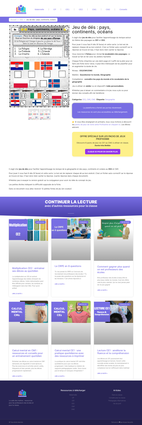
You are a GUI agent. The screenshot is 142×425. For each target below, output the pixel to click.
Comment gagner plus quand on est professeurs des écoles (113, 269)
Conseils (123, 9)
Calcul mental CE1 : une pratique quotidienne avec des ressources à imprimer (69, 353)
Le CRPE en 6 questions (68, 266)
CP (54, 9)
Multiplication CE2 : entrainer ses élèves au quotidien (28, 269)
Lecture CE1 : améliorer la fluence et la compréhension (113, 352)
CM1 (94, 9)
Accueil (13, 20)
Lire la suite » (17, 293)
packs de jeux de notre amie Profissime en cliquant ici (97, 124)
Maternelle (39, 9)
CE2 (81, 9)
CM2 (108, 9)
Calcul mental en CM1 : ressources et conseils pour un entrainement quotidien (27, 353)
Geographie (110, 99)
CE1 (67, 9)
